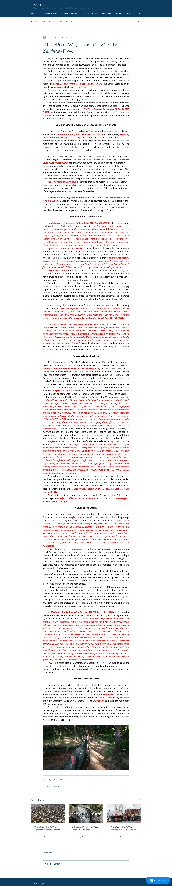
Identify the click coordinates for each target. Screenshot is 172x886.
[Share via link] (61, 779)
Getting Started (48, 21)
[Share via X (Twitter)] (49, 779)
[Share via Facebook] (44, 779)
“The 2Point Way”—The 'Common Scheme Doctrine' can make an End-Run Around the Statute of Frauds (48, 828)
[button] (119, 13)
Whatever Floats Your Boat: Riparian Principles (85, 828)
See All (138, 800)
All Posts (34, 21)
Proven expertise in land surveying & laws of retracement (61, 8)
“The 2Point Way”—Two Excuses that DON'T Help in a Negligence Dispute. (123, 828)
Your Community (65, 21)
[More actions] (127, 37)
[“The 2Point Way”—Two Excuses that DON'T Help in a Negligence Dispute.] (124, 813)
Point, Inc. (39, 5)
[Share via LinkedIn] (55, 779)
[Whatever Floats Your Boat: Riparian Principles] (86, 813)
